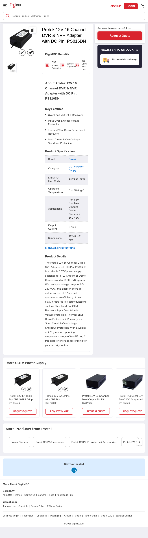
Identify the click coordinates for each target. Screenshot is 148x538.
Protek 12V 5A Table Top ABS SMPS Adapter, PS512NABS (22, 399)
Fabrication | (28, 516)
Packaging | (56, 516)
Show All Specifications (60, 248)
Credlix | (68, 516)
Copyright (23, 506)
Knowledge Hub (65, 495)
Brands (18, 495)
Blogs (51, 495)
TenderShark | (92, 516)
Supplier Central (124, 516)
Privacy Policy (37, 506)
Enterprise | (43, 516)
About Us (7, 495)
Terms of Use (9, 506)
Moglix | (79, 516)
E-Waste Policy (54, 506)
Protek (72, 159)
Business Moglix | (12, 516)
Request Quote (120, 35)
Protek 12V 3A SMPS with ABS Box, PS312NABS (57, 399)
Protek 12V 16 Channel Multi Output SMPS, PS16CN (95, 399)
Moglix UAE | (107, 516)
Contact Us (29, 495)
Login (131, 6)
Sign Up (115, 6)
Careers (42, 495)
